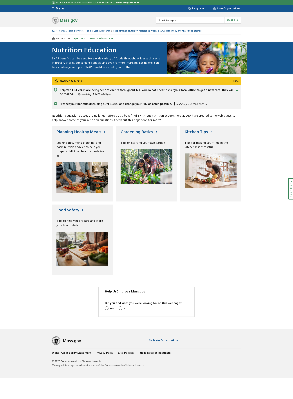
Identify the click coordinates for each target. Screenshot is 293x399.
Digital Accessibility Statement (71, 352)
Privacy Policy (104, 352)
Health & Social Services (70, 31)
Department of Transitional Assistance (93, 38)
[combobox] (198, 20)
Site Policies (126, 352)
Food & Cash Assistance (98, 31)
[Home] (53, 31)
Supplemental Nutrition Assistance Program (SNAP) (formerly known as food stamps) (157, 31)
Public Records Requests (155, 352)
